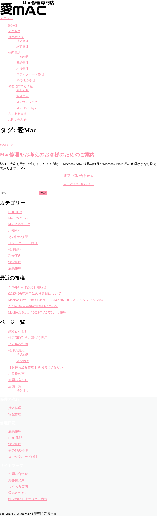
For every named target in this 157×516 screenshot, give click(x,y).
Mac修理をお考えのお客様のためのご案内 (47, 154)
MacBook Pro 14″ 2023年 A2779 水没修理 (37, 312)
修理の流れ (16, 37)
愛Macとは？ (17, 331)
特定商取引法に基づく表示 (27, 338)
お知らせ (22, 90)
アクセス (14, 31)
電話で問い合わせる (78, 176)
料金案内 (22, 96)
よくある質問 (17, 113)
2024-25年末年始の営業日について (33, 306)
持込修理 (22, 41)
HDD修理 (22, 56)
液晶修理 (22, 62)
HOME (12, 25)
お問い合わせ (17, 119)
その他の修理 (25, 80)
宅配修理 (22, 47)
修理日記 (14, 52)
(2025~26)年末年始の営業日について (34, 293)
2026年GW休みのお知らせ (27, 287)
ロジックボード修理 (30, 74)
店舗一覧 (14, 386)
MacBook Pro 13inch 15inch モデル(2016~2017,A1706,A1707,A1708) (55, 300)
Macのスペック (26, 102)
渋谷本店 (22, 390)
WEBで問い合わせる (78, 184)
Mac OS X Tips (26, 108)
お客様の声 (16, 373)
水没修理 (22, 68)
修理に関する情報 (20, 86)
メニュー (6, 18)
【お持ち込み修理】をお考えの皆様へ (36, 367)
